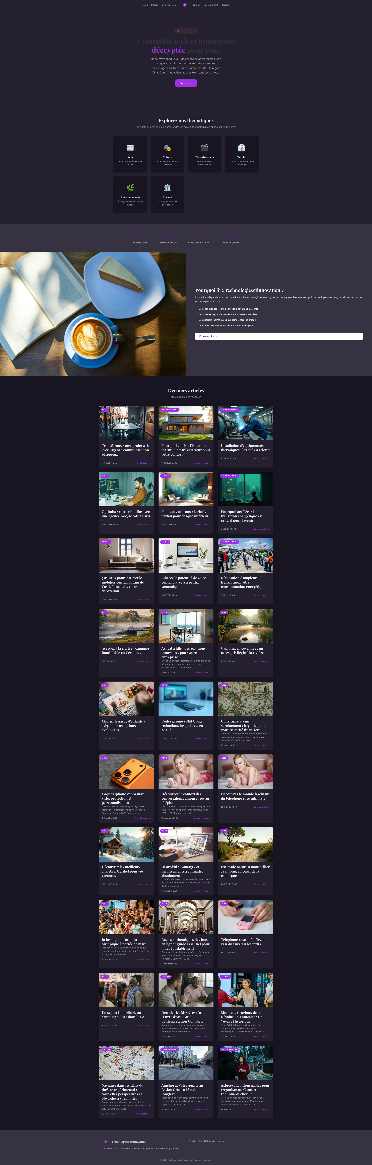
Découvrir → (186, 83)
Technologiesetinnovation (128, 1142)
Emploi (196, 5)
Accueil (192, 1141)
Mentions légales (207, 1141)
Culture (154, 5)
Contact (222, 1141)
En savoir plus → (208, 336)
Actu (145, 5)
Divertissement (169, 5)
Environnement (210, 5)
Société (225, 5)
